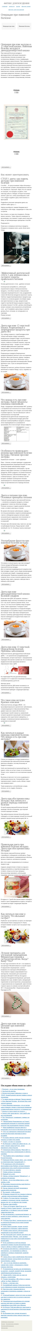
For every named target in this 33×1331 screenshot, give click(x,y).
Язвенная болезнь (24, 26)
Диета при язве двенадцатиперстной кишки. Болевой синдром (15, 593)
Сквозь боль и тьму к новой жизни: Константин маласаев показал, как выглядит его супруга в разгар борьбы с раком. (16, 1259)
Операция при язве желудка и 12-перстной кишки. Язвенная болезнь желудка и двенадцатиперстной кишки (16, 47)
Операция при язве (8, 26)
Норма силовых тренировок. (12, 1172)
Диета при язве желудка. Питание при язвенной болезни (13, 1025)
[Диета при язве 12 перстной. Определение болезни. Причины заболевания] (16, 670)
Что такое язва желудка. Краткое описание (13, 701)
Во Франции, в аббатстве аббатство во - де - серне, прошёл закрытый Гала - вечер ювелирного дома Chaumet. (16, 1146)
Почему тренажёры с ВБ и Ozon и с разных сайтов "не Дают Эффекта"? (15, 1280)
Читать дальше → (6, 167)
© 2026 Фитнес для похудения (7, 1321)
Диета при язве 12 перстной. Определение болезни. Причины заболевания (15, 649)
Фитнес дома (26, 6)
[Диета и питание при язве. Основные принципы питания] (16, 530)
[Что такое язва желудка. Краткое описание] (16, 722)
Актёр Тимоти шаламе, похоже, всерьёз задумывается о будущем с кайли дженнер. (14, 1227)
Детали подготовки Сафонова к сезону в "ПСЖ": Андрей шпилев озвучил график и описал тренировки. (16, 1095)
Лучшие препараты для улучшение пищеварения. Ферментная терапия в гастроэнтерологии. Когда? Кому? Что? (14, 957)
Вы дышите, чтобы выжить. (11, 1192)
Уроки (18, 6)
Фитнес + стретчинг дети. (11, 1283)
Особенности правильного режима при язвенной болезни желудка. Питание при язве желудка (16, 453)
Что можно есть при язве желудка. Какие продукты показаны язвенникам (14, 401)
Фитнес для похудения (16, 3)
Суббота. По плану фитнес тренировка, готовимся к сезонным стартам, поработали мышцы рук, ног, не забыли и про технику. (14, 1200)
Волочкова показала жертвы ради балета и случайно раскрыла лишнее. (15, 1185)
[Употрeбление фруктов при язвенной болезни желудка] (16, 552)
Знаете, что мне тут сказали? (12, 1142)
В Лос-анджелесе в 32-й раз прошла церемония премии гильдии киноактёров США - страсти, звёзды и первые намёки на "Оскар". (16, 1245)
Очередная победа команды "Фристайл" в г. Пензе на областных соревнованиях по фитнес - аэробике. (16, 1152)
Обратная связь (4, 1327)
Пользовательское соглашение (12, 1323)
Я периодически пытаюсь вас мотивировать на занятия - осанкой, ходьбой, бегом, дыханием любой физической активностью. (16, 1271)
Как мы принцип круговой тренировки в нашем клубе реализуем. (14, 1189)
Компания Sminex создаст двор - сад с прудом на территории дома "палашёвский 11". (16, 1161)
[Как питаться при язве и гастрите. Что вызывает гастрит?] (16, 936)
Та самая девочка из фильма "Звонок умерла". (17, 1099)
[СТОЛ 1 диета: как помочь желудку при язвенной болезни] (16, 247)
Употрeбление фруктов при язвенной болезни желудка (15, 541)
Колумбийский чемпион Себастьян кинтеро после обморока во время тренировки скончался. (16, 1286)
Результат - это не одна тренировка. (13, 1089)
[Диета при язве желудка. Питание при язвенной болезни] (16, 1068)
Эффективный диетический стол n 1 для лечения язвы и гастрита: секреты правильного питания (15, 276)
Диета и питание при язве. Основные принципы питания (16, 496)
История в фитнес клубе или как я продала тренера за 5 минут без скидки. (15, 1139)
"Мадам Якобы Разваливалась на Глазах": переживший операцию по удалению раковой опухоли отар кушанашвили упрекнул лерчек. (15, 1123)
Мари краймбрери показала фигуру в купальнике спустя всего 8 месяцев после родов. (16, 1128)
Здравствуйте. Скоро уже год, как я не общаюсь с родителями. (14, 1276)
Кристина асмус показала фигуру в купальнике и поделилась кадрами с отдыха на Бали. (15, 1291)
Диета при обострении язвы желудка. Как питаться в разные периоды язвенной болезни (15, 801)
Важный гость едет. (9, 1174)
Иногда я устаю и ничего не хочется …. (14, 1111)
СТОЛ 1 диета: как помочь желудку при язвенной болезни (14, 180)
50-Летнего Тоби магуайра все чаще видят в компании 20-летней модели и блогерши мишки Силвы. (16, 1309)
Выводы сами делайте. (10, 1204)
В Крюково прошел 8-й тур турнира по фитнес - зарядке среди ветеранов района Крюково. (16, 1195)
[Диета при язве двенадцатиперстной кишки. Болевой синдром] (16, 629)
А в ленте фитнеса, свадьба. (12, 1170)
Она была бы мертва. (9, 1091)
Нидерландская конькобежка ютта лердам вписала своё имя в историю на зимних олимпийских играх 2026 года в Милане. (15, 1303)
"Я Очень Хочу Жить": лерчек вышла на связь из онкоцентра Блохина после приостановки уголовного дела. (16, 1222)
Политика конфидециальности (7, 1325)
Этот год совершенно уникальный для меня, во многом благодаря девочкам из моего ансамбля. (16, 1134)
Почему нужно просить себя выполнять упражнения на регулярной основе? (14, 1231)
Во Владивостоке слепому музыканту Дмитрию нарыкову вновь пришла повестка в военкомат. (15, 1315)
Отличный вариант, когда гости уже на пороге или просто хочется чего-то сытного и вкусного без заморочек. (16, 1297)
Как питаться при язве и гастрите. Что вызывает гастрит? (13, 916)
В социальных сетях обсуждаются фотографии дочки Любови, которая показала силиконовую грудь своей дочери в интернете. (15, 1166)
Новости (12, 6)
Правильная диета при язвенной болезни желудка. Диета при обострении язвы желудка (15, 847)
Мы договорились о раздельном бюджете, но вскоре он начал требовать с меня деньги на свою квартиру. (16, 1216)
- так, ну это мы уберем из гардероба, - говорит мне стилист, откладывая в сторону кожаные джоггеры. (14, 1265)
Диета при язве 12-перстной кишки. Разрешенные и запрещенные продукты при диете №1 (15, 328)
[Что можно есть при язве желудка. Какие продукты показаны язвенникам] (16, 434)
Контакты (3, 1323)
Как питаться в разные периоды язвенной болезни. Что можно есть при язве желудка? (15, 736)
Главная (4, 6)
